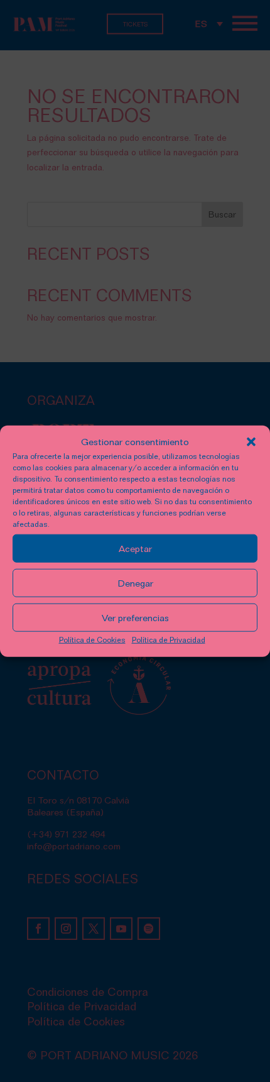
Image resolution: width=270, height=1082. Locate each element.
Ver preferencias (135, 618)
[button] (251, 442)
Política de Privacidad (168, 639)
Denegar (135, 583)
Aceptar (135, 549)
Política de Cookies (92, 639)
